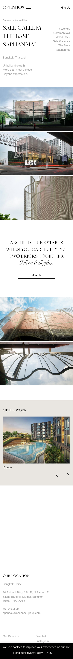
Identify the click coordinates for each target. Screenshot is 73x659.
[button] (68, 475)
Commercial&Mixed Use (15, 20)
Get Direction (11, 636)
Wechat (41, 636)
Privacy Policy (34, 652)
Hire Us (65, 7)
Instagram (42, 641)
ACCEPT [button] (52, 653)
